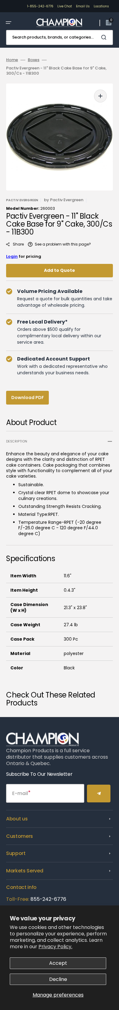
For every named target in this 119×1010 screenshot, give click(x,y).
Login (12, 256)
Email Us (83, 6)
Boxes (33, 60)
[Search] (105, 37)
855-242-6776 (48, 899)
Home (12, 60)
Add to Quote (59, 270)
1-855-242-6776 (40, 6)
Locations (101, 6)
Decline (58, 979)
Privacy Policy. (55, 946)
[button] (8, 22)
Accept (58, 963)
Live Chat (64, 6)
